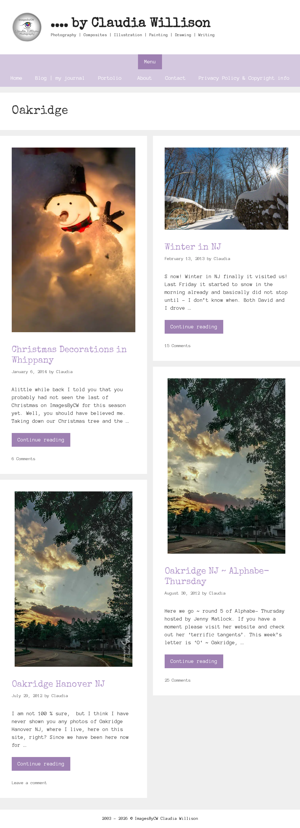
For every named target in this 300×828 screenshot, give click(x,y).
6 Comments (23, 458)
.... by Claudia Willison (131, 23)
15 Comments (177, 345)
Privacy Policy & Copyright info (244, 78)
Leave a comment (29, 782)
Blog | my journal (60, 78)
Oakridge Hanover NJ (58, 684)
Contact (175, 78)
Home (16, 78)
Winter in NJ (193, 247)
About (144, 78)
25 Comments (177, 680)
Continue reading (41, 439)
